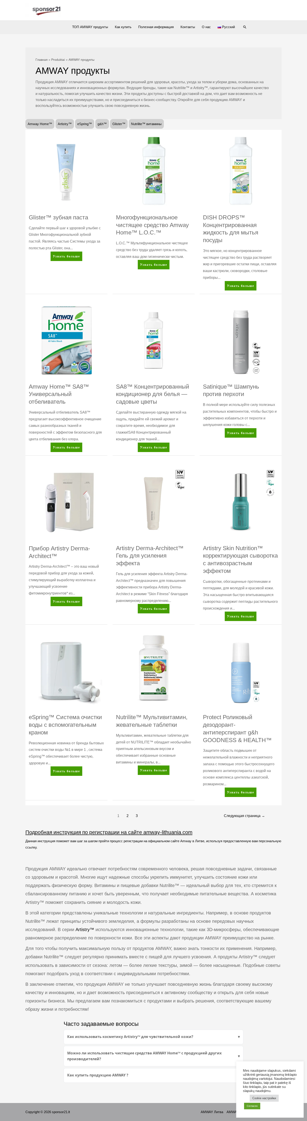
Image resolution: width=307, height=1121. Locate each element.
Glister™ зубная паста (58, 217)
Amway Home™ (40, 124)
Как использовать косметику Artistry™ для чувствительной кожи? (130, 1036)
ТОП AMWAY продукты (90, 27)
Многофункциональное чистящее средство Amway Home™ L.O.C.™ (152, 225)
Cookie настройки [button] (264, 1098)
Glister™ (118, 124)
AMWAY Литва (212, 1112)
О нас (206, 27)
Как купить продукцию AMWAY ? (97, 1075)
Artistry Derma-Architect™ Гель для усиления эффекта (150, 556)
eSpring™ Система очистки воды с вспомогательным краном (65, 725)
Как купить (123, 27)
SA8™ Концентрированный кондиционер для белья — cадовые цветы (152, 394)
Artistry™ (65, 124)
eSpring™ (84, 124)
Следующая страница (244, 816)
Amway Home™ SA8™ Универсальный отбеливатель (59, 394)
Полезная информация (156, 27)
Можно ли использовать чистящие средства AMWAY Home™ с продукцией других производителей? (144, 1056)
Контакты (187, 27)
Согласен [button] (252, 1106)
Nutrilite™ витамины (146, 124)
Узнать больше (66, 257)
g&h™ (102, 124)
